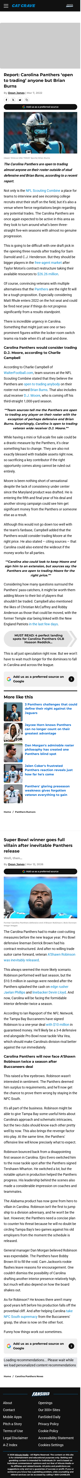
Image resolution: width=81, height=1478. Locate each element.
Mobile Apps (12, 1417)
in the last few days (43, 624)
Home (7, 811)
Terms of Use (13, 1431)
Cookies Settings (50, 1445)
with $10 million (57, 1025)
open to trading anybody (42, 384)
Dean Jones (16, 93)
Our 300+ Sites (49, 1410)
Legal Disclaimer (15, 1438)
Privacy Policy (48, 1424)
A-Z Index (10, 1445)
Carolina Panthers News (29, 1376)
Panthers (41, 289)
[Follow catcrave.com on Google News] (71, 679)
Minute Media (21, 1455)
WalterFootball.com (18, 373)
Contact (9, 1410)
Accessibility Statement (56, 1438)
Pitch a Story (12, 1424)
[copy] (26, 100)
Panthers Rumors (25, 811)
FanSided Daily (49, 1417)
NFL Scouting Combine (43, 191)
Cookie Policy (48, 1431)
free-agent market (48, 263)
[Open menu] (6, 5)
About (7, 1403)
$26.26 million (47, 274)
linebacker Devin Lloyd (49, 992)
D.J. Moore (32, 395)
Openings (45, 1403)
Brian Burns (38, 390)
